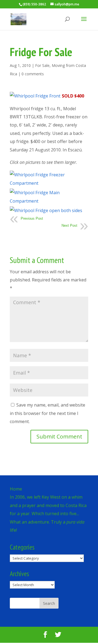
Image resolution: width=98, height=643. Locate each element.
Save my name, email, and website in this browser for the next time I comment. (47, 413)
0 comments (33, 73)
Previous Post (32, 218)
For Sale (42, 65)
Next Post (69, 225)
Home (16, 489)
